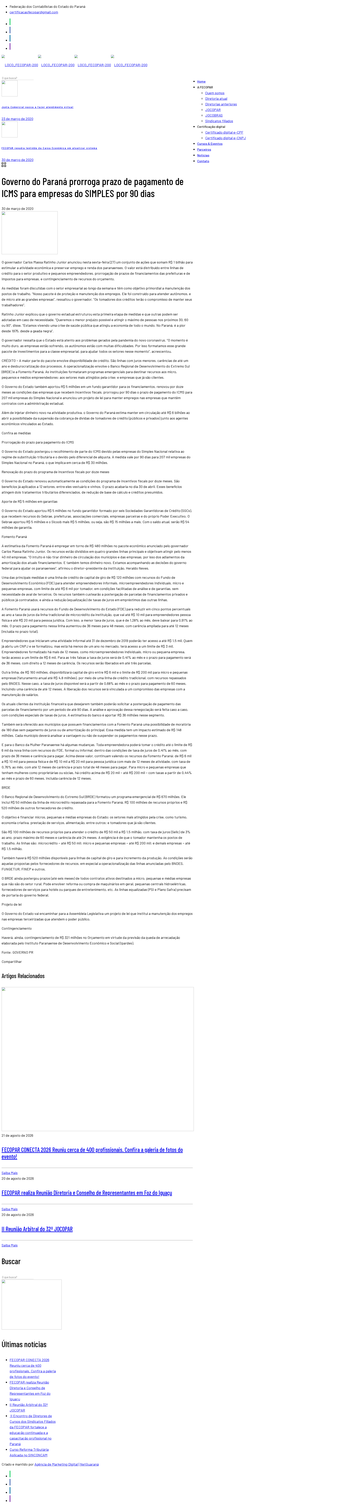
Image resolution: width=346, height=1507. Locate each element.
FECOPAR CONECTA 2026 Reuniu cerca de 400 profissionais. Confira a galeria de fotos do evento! (92, 1153)
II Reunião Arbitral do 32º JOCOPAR (37, 1228)
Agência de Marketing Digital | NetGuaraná (66, 1464)
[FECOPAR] (74, 65)
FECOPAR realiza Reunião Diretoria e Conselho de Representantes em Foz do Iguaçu (87, 1192)
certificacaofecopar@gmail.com (34, 12)
